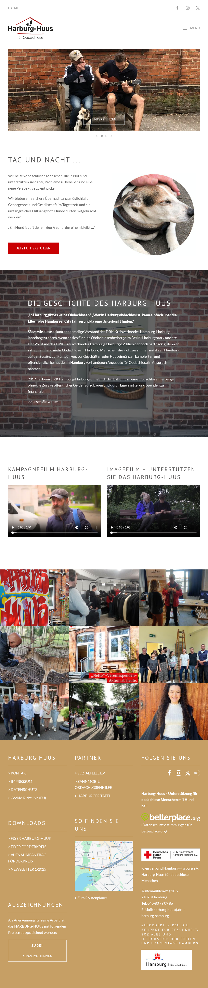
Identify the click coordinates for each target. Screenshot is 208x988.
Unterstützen (104, 119)
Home (14, 8)
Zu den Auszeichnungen (37, 950)
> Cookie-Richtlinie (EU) (27, 798)
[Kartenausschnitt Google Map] (104, 865)
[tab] (97, 136)
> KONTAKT (18, 773)
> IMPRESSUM (20, 781)
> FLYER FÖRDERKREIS (27, 846)
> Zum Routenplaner (91, 898)
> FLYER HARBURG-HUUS (29, 838)
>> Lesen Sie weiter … (44, 401)
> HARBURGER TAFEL (93, 796)
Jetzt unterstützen (33, 248)
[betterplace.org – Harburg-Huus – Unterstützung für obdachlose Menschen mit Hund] (170, 817)
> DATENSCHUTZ (22, 789)
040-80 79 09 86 (160, 903)
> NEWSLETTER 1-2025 (27, 869)
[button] (191, 28)
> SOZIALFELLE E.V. (90, 773)
